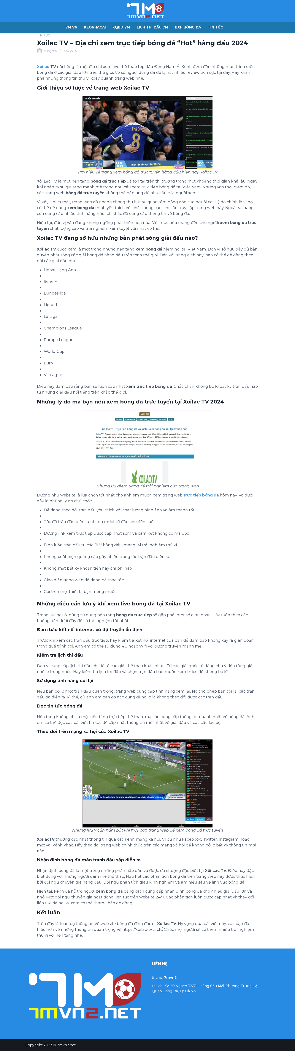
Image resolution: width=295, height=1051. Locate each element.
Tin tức (215, 27)
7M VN (71, 27)
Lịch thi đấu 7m (152, 27)
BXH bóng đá (188, 27)
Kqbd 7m (121, 27)
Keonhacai (95, 27)
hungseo (50, 51)
